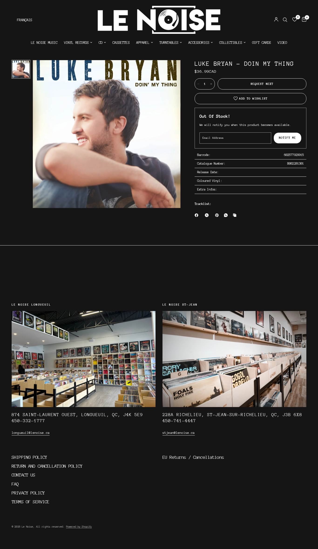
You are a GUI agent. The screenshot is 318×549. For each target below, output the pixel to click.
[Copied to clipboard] (235, 215)
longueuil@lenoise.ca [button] (31, 433)
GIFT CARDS (261, 43)
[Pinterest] (218, 215)
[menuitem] (44, 42)
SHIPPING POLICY (29, 457)
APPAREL (142, 43)
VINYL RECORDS (76, 43)
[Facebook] (197, 215)
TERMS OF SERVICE (30, 501)
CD (100, 43)
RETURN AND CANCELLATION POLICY (47, 466)
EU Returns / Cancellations (193, 457)
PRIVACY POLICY (28, 492)
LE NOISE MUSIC (44, 43)
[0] (303, 19)
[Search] (285, 19)
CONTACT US (23, 474)
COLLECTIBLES (230, 43)
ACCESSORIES (198, 43)
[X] (207, 215)
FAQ (15, 484)
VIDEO (282, 43)
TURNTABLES (169, 43)
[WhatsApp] (227, 215)
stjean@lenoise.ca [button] (178, 433)
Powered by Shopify (79, 526)
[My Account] (276, 19)
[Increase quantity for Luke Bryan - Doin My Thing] (211, 84)
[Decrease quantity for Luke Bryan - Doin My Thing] (198, 84)
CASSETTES (120, 43)
